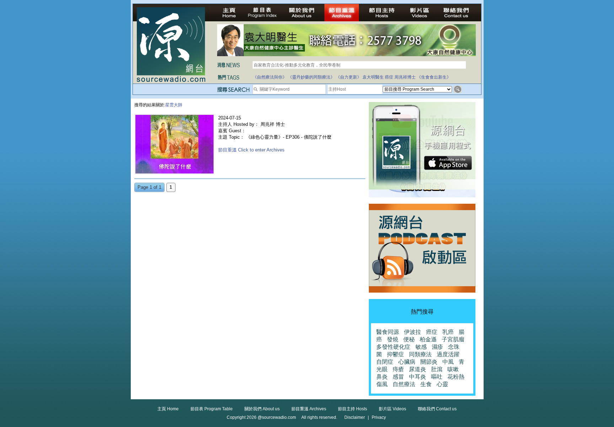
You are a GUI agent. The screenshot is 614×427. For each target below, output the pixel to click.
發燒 (392, 339)
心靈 (442, 384)
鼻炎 (382, 377)
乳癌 (448, 332)
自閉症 (384, 362)
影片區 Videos (392, 408)
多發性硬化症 (393, 347)
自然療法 (404, 384)
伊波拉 (412, 332)
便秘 (409, 339)
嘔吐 (436, 377)
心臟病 (406, 362)
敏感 (421, 347)
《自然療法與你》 (270, 77)
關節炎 (428, 362)
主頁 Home (168, 408)
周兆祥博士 (405, 77)
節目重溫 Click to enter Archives (251, 150)
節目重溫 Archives (308, 408)
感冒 (398, 377)
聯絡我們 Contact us (437, 408)
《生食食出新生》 (434, 77)
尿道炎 (417, 369)
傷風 (382, 384)
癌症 (389, 77)
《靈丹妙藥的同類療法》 (311, 77)
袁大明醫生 (373, 77)
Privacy (379, 417)
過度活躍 (448, 354)
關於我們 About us (262, 408)
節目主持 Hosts (352, 408)
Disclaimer (354, 417)
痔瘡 (398, 369)
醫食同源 (387, 332)
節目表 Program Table (211, 408)
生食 (426, 384)
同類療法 (420, 354)
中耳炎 (417, 377)
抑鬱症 (395, 354)
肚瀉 (436, 369)
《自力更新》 (348, 77)
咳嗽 (453, 369)
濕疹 (437, 347)
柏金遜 (428, 339)
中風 (448, 362)
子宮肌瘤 (453, 339)
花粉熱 (455, 377)
